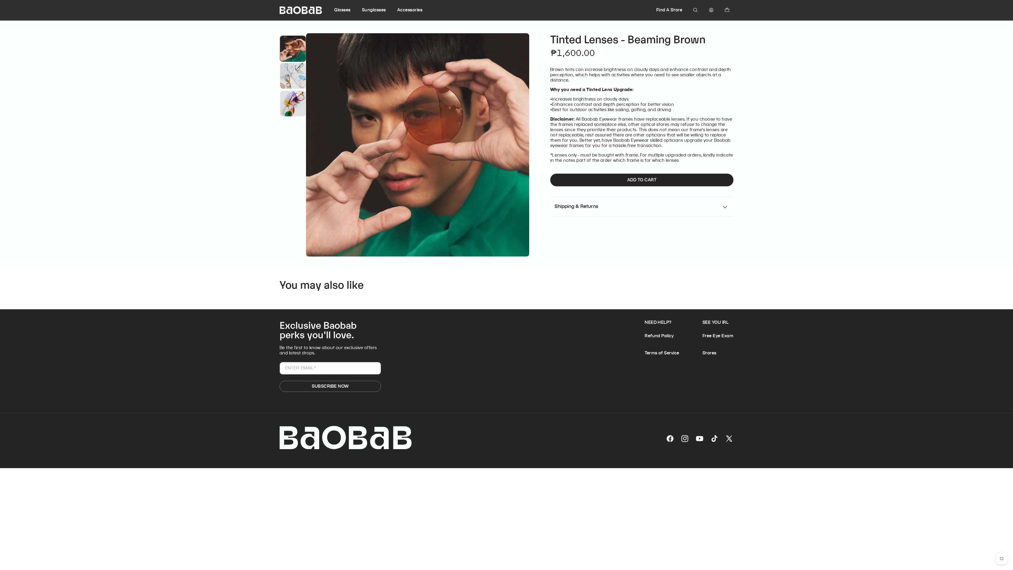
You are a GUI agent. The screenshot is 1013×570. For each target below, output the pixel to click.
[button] (347, 10)
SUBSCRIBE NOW (330, 386)
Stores (709, 352)
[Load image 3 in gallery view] (292, 103)
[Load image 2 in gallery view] (292, 76)
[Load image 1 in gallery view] (292, 48)
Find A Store (669, 9)
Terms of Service (662, 352)
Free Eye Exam (718, 335)
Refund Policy (659, 335)
